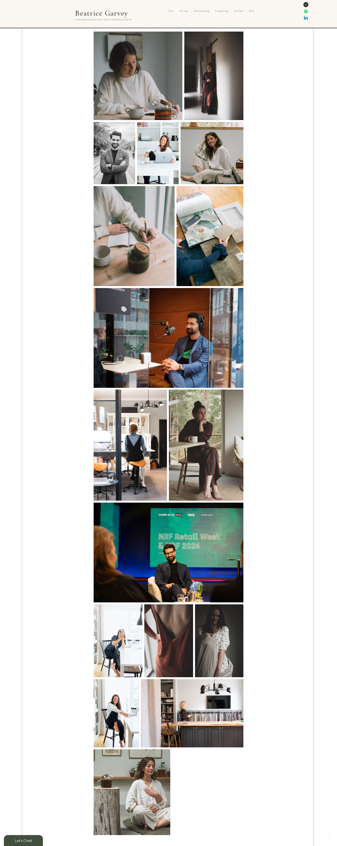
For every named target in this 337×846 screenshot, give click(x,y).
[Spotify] (305, 11)
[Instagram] (305, 4)
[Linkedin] (305, 18)
